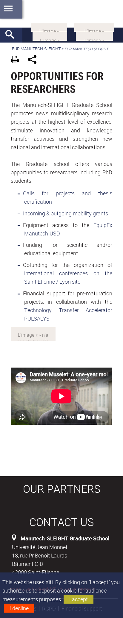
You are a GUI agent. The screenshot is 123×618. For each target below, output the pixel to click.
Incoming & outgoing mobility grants (65, 213)
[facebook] (94, 27)
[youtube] (94, 36)
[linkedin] (49, 27)
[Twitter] (50, 36)
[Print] (17, 60)
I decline (19, 608)
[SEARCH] (12, 35)
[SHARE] (34, 60)
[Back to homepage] (61, 14)
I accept (78, 599)
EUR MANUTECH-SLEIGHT (36, 49)
